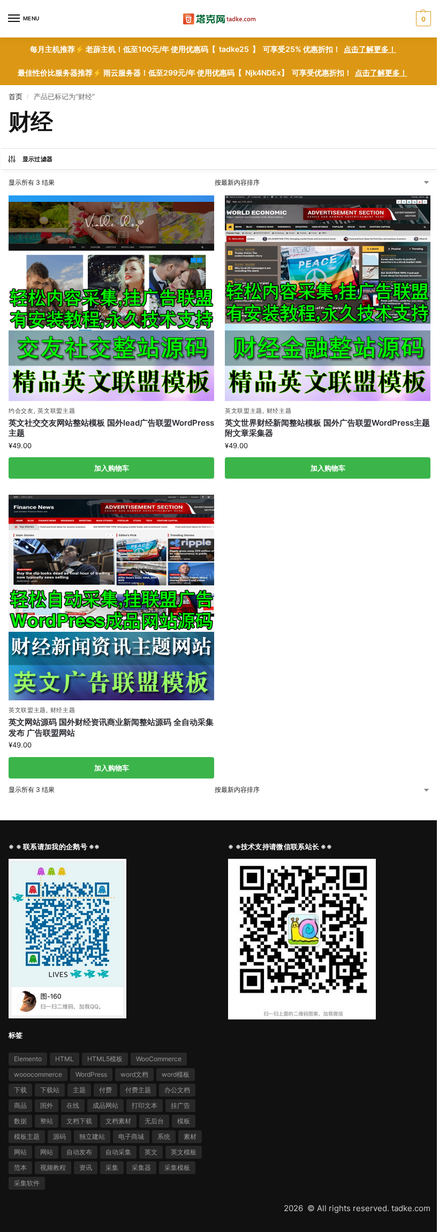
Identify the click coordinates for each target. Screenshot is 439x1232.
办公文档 (177, 1090)
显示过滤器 (37, 159)
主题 (79, 1090)
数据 (20, 1121)
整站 (46, 1121)
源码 (59, 1136)
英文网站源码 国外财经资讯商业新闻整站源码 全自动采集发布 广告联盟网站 (111, 727)
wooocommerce (38, 1074)
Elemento (28, 1059)
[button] (422, 18)
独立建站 (92, 1136)
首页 (15, 96)
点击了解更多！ (370, 49)
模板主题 (27, 1136)
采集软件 (27, 1183)
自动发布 (79, 1152)
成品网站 (105, 1105)
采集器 (141, 1167)
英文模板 (183, 1152)
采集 (111, 1167)
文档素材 (118, 1121)
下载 (20, 1090)
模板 (183, 1121)
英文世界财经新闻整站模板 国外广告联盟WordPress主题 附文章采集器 (327, 428)
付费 (105, 1090)
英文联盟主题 (56, 410)
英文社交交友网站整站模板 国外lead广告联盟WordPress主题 (111, 428)
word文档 (134, 1074)
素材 (190, 1136)
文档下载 (79, 1121)
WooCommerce (158, 1059)
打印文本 (144, 1105)
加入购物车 (111, 468)
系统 (163, 1136)
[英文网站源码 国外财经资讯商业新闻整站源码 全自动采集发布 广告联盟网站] (111, 597)
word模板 (176, 1074)
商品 (20, 1105)
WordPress (91, 1074)
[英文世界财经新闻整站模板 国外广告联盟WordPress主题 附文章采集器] (327, 298)
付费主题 (138, 1090)
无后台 (154, 1121)
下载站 (49, 1090)
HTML (64, 1059)
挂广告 (180, 1105)
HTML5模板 (105, 1059)
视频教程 (53, 1167)
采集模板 (177, 1167)
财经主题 (279, 410)
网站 (20, 1152)
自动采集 (118, 1152)
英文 (151, 1152)
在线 (72, 1105)
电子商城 (131, 1136)
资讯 (85, 1167)
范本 (20, 1167)
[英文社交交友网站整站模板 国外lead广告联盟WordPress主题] (111, 298)
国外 (46, 1105)
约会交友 (21, 410)
